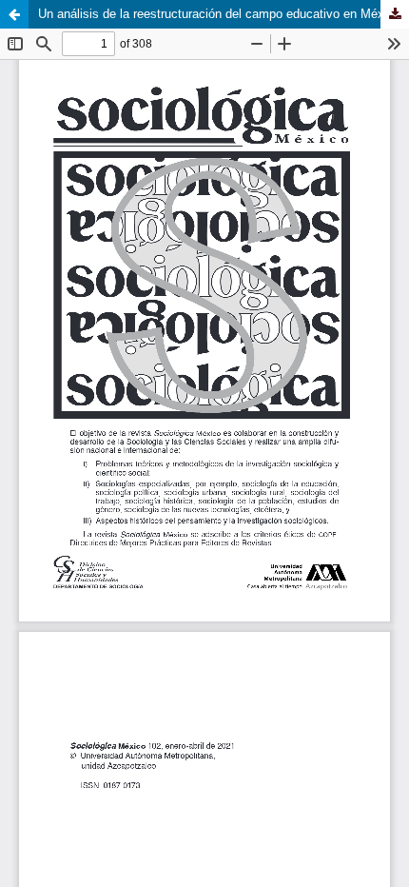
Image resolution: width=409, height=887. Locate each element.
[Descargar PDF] (394, 14)
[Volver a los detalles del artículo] (14, 14)
